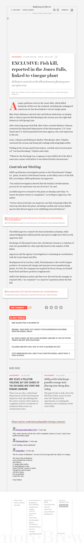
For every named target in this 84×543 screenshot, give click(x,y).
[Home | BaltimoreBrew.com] (42, 7)
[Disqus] (42, 453)
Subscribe (64, 506)
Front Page (18, 500)
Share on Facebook (46, 309)
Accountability (35, 500)
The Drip (17, 505)
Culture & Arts (32, 514)
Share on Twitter (51, 309)
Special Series (19, 503)
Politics (32, 529)
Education (33, 518)
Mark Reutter (31, 57)
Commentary (33, 507)
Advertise (48, 509)
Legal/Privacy (49, 512)
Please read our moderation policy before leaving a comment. (38, 421)
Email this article (56, 309)
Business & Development (34, 503)
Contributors (49, 504)
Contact (47, 507)
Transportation (35, 534)
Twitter (58, 10)
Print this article (61, 309)
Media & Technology (33, 523)
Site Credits (61, 533)
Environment (17, 57)
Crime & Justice (32, 510)
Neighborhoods (35, 527)
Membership (48, 514)
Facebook (54, 10)
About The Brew (48, 501)
